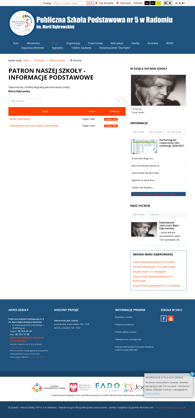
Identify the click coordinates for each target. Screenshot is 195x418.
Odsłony (114, 111)
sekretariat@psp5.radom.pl (27, 337)
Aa (147, 3)
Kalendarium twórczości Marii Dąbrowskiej (34, 125)
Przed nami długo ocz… (143, 158)
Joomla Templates (118, 407)
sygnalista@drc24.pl (37, 357)
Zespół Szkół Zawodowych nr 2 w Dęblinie (156, 285)
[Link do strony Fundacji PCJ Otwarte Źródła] (144, 387)
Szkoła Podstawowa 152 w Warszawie (154, 266)
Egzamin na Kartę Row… (144, 180)
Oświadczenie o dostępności (128, 339)
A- (177, 3)
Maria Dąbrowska (20, 119)
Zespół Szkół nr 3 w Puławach (149, 271)
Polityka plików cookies (125, 332)
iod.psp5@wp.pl (16, 347)
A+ (183, 3)
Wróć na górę (175, 407)
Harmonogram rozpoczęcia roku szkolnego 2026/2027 (171, 142)
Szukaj (47, 3)
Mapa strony (161, 407)
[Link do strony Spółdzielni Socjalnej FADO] (107, 387)
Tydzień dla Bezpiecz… (143, 187)
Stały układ (165, 3)
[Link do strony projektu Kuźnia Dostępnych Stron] (48, 387)
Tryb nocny (125, 3)
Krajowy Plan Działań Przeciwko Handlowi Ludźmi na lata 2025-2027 (134, 348)
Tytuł (45, 111)
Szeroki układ (170, 3)
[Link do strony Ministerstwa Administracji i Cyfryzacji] (80, 387)
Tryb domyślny (105, 3)
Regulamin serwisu (124, 317)
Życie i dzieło (138, 112)
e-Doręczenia (18, 340)
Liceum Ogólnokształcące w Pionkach (154, 262)
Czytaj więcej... (153, 393)
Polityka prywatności (124, 324)
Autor (92, 111)
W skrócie (137, 109)
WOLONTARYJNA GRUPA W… (146, 165)
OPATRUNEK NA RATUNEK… (146, 173)
